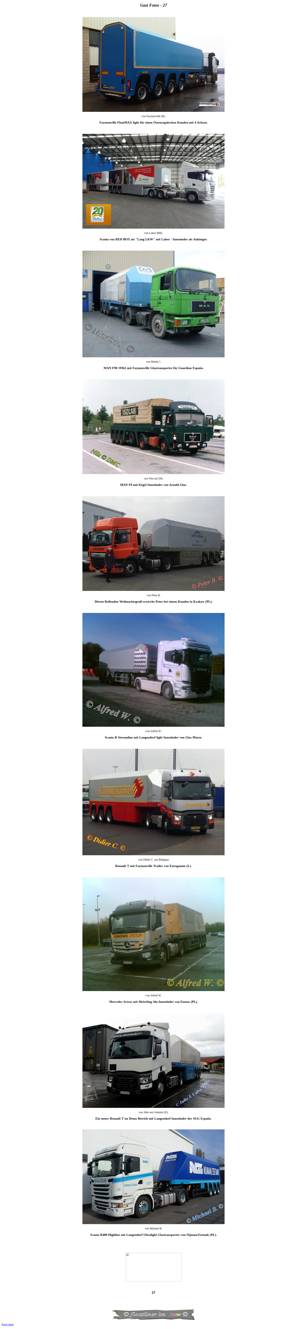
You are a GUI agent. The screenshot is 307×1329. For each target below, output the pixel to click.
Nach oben (7, 1324)
